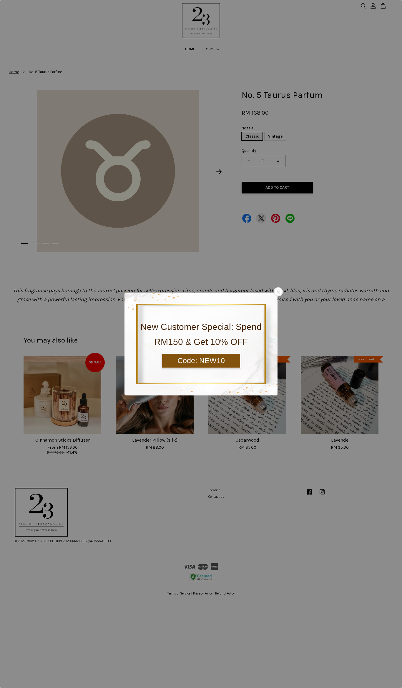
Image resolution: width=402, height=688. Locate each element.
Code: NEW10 (201, 360)
